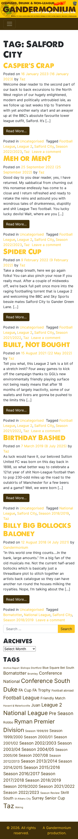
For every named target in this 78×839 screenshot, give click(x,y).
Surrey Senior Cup (48, 798)
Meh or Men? (27, 158)
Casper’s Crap (28, 65)
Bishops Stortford (31, 667)
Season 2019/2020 (20, 786)
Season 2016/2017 (21, 773)
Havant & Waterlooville (16, 705)
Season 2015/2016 (42, 767)
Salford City (44, 146)
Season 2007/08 (33, 755)
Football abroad (63, 690)
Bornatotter (12, 615)
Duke (10, 689)
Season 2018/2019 (54, 513)
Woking (19, 807)
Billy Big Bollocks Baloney (37, 529)
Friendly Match (53, 698)
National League (37, 615)
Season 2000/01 (38, 737)
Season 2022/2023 (21, 792)
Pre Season (61, 713)
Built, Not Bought (36, 344)
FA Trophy (41, 690)
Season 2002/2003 (37, 743)
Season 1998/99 (36, 731)
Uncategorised (32, 141)
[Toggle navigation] (9, 24)
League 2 (24, 146)
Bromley (33, 673)
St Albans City (23, 798)
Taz (22, 79)
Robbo (8, 722)
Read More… (17, 131)
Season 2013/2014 (39, 761)
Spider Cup (22, 251)
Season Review (50, 792)
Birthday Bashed (34, 437)
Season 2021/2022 (57, 786)
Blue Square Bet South (58, 667)
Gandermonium (15, 547)
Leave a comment (46, 151)
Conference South (45, 680)
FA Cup (25, 690)
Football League (21, 697)
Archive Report (11, 668)
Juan (35, 705)
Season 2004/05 (37, 749)
